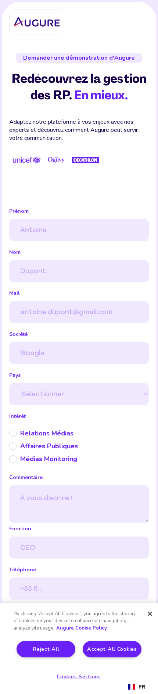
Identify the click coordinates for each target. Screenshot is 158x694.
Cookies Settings (79, 676)
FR (142, 686)
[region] (79, 648)
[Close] (150, 614)
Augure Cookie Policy (81, 628)
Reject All (46, 649)
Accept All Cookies (112, 649)
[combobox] (136, 686)
